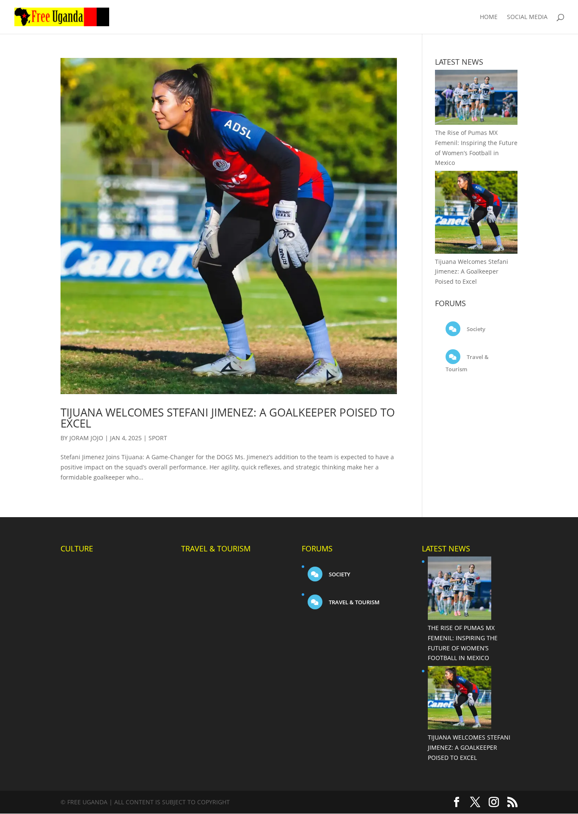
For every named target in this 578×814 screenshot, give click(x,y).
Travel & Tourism (354, 602)
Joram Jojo (86, 438)
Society (475, 329)
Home (489, 17)
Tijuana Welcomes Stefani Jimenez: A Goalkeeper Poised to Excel (228, 418)
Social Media (527, 17)
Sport (158, 438)
